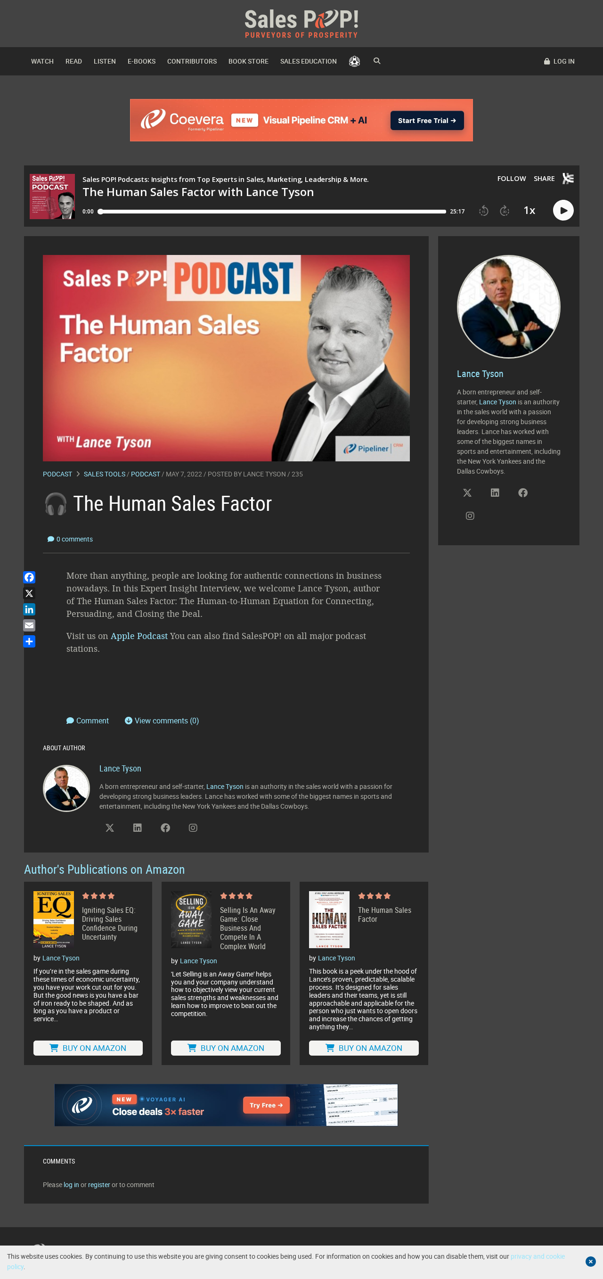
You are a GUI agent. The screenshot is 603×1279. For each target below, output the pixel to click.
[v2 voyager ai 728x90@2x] (226, 1105)
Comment (93, 720)
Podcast (57, 473)
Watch (42, 61)
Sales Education (308, 61)
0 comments (75, 538)
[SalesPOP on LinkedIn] (137, 828)
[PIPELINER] (354, 61)
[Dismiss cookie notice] (591, 1261)
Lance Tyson (264, 473)
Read (73, 61)
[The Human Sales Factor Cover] (329, 920)
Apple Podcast (139, 635)
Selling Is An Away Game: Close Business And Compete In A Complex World (248, 928)
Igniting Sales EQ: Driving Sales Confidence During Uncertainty (110, 924)
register (99, 1184)
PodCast (145, 473)
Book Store (248, 61)
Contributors (192, 61)
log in (71, 1184)
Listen (105, 61)
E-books (141, 61)
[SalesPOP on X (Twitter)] (109, 828)
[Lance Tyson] (66, 787)
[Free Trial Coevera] (301, 120)
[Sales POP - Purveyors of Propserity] (301, 22)
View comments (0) (167, 720)
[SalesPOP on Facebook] (165, 828)
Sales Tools (104, 473)
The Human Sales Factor (384, 915)
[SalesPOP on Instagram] (193, 828)
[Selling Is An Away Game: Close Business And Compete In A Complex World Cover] (191, 921)
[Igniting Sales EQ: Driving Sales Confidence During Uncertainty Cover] (53, 920)
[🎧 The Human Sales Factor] (226, 357)
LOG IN (563, 61)
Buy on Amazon (93, 1047)
